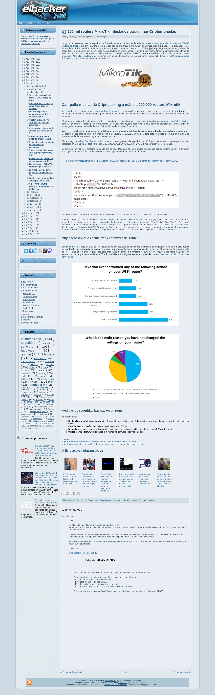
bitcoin (84, 500)
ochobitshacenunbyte (33, 317)
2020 (27, 77)
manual (25, 373)
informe (76, 246)
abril (29, 201)
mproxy (134, 500)
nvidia (24, 370)
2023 (27, 68)
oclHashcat (29, 428)
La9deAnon (28, 302)
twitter (51, 381)
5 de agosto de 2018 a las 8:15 (83, 553)
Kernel (44, 397)
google (26, 354)
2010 (27, 234)
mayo (29, 198)
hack (31, 397)
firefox (43, 390)
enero (30, 210)
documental (26, 414)
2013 (27, 225)
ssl (22, 409)
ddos (24, 379)
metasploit (37, 419)
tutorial (42, 370)
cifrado (34, 381)
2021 (27, 74)
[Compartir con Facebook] (74, 493)
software (29, 346)
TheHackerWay (30, 296)
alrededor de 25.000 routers (124, 222)
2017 (27, 213)
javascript (25, 399)
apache (39, 399)
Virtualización (38, 421)
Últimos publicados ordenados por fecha (35, 42)
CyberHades (29, 299)
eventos (50, 404)
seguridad (30, 342)
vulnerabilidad (31, 339)
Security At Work (30, 285)
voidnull (26, 320)
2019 (27, 80)
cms (29, 404)
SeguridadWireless (38, 412)
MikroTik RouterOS (83, 56)
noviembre (32, 89)
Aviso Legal (122, 683)
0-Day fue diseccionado (90, 141)
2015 (27, 219)
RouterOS (143, 500)
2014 (27, 222)
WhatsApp (41, 376)
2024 (27, 65)
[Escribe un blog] (67, 493)
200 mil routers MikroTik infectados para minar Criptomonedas (122, 32)
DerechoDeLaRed (31, 305)
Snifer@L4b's (29, 308)
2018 (27, 83)
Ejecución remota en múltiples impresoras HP (46, 501)
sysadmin (44, 392)
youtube (25, 387)
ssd (23, 376)
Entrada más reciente (72, 672)
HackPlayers (29, 293)
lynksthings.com (30, 323)
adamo (43, 423)
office (37, 394)
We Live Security (30, 288)
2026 (27, 59)
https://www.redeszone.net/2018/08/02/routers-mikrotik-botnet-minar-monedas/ (100, 441)
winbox (151, 500)
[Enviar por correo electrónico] (63, 493)
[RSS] (29, 682)
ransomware (28, 361)
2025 (27, 62)
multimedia (49, 402)
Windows (49, 361)
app (52, 379)
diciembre (31, 86)
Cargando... (26, 267)
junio (29, 195)
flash (39, 404)
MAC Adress (49, 426)
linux (32, 367)
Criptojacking (93, 500)
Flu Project (28, 282)
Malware (48, 354)
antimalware (35, 426)
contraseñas (33, 402)
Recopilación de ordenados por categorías (37, 37)
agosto (30, 92)
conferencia (36, 409)
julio (29, 192)
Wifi (38, 379)
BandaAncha (29, 311)
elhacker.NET (110, 681)
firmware (26, 390)
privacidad (39, 358)
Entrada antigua (181, 672)
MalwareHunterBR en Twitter (174, 121)
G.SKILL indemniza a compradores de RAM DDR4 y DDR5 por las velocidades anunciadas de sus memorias (46, 451)
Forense (51, 409)
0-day (77, 500)
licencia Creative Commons (115, 685)
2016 (27, 216)
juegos (51, 399)
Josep (65, 516)
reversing (30, 423)
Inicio (127, 672)
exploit (34, 364)
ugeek (26, 314)
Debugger (25, 416)
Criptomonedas (106, 500)
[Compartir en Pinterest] (78, 493)
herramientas (42, 387)
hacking (42, 373)
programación (38, 384)
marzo (30, 204)
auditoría (44, 414)
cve (45, 367)
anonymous (43, 407)
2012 (27, 228)
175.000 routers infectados (175, 224)
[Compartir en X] (70, 493)
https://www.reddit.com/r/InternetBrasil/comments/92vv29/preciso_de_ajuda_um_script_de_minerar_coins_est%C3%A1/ (123, 161)
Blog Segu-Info (30, 291)
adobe (24, 394)
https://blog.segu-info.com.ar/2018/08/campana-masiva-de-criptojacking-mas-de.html (103, 444)
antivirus (50, 394)
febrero (30, 207)
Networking (26, 392)
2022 (27, 71)
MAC (29, 407)
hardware (30, 350)
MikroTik (126, 500)
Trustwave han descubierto (106, 111)
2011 (26, 231)
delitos (51, 421)
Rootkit (40, 416)
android (50, 364)
